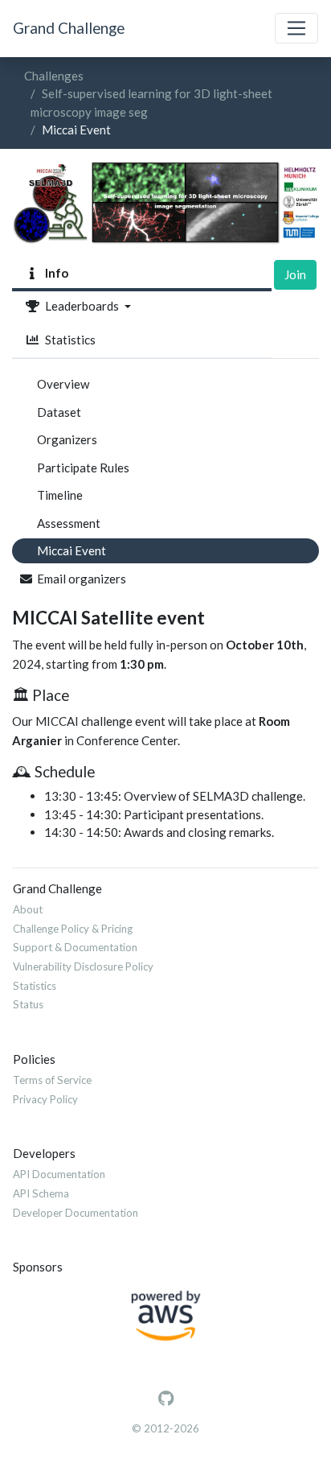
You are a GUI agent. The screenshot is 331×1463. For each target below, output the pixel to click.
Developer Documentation (75, 1212)
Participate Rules (83, 467)
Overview (63, 384)
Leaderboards (80, 306)
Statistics (68, 339)
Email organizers (81, 578)
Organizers (67, 439)
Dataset (59, 412)
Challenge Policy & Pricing (73, 928)
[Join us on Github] (166, 1398)
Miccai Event (71, 550)
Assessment (68, 523)
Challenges (54, 75)
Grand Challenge (69, 28)
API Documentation (59, 1174)
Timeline (60, 495)
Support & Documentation (75, 947)
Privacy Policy (45, 1099)
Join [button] (295, 274)
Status (28, 1004)
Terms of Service (52, 1080)
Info (54, 273)
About (28, 909)
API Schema (41, 1193)
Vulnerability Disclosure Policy (83, 966)
